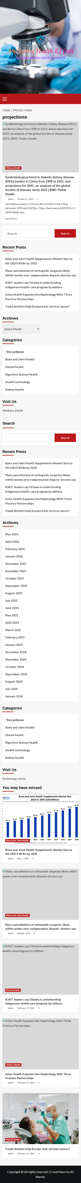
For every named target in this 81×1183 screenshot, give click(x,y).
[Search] (74, 98)
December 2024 (15, 652)
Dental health (14, 367)
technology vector (14, 778)
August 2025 (13, 593)
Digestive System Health (21, 374)
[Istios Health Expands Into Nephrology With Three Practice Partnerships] (40, 1043)
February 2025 (15, 637)
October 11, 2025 (25, 199)
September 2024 (16, 674)
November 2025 (15, 571)
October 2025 (14, 578)
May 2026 (11, 534)
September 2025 (16, 585)
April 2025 (12, 622)
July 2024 (11, 689)
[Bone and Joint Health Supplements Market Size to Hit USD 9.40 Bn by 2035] (40, 819)
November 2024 (15, 659)
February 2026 (15, 549)
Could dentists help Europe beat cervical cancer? (37, 306)
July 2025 (11, 600)
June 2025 (12, 608)
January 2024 (14, 696)
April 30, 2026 (23, 933)
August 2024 (13, 681)
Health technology (17, 382)
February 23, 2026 (25, 1083)
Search (8, 423)
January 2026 (14, 556)
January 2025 (14, 644)
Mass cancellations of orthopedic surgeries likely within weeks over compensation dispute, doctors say (40, 273)
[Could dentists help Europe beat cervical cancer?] (40, 1118)
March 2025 (13, 630)
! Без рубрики (14, 351)
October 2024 (14, 666)
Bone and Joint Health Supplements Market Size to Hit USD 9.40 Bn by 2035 (38, 261)
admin (10, 199)
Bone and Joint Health (19, 359)
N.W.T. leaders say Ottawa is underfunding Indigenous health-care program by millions (33, 285)
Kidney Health (13, 168)
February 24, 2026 (25, 1008)
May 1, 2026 (23, 858)
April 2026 (12, 541)
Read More (11, 218)
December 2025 (15, 563)
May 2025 (11, 615)
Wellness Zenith (12, 410)
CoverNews (58, 1172)
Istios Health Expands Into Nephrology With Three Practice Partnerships (38, 297)
